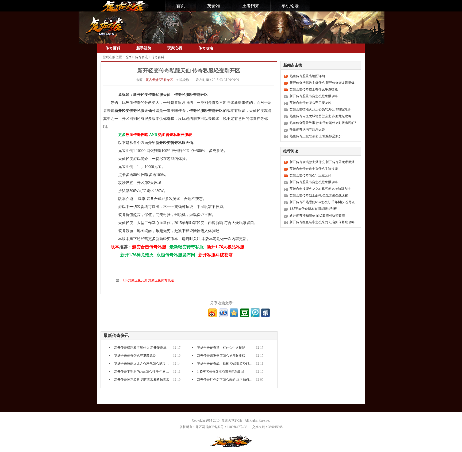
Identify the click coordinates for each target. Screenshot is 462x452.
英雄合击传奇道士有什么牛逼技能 (221, 347)
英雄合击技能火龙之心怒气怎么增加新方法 (142, 363)
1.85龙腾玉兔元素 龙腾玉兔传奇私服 (148, 280)
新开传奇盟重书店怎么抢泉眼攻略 (221, 355)
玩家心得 (174, 48)
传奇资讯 (141, 57)
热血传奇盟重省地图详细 (307, 76)
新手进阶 (143, 48)
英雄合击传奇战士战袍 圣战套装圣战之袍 (225, 363)
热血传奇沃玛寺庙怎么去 (307, 129)
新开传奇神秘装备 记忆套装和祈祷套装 (142, 380)
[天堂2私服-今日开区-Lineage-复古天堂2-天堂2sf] (124, 6)
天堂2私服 (159, 80)
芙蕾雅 (213, 5)
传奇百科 (112, 48)
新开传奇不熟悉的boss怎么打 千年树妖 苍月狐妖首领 (142, 372)
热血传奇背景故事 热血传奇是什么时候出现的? (323, 123)
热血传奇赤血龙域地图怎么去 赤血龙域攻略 (320, 116)
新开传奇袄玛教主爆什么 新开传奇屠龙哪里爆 (142, 347)
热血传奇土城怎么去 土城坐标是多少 (316, 136)
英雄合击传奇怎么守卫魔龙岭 (135, 355)
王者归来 (250, 5)
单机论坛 (290, 5)
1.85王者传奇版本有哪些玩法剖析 (220, 372)
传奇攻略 (205, 48)
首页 (180, 5)
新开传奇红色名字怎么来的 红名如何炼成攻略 (225, 380)
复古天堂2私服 (232, 420)
